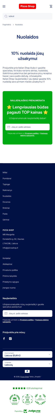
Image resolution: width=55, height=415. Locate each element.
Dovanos (6, 202)
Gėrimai (6, 220)
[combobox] (27, 16)
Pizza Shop (24, 377)
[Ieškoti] (5, 16)
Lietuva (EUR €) (13, 355)
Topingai (6, 184)
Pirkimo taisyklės (10, 276)
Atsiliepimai (7, 264)
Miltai (5, 172)
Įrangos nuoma (9, 288)
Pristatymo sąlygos (11, 282)
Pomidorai (7, 178)
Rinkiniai (6, 208)
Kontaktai (6, 258)
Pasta (5, 214)
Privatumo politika (10, 270)
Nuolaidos (7, 196)
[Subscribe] (46, 127)
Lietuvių (9, 365)
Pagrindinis (7, 25)
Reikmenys (7, 190)
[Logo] (27, 6)
